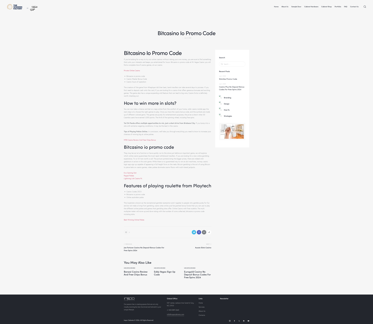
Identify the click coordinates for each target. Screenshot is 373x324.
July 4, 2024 (222, 76)
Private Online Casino (132, 70)
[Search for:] (232, 64)
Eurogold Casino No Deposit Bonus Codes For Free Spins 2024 (197, 274)
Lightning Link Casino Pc (133, 178)
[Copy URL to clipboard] (209, 232)
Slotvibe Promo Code (228, 79)
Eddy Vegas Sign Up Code (164, 273)
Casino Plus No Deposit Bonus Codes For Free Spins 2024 (231, 88)
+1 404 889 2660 (173, 310)
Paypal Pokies (129, 176)
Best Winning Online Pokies (134, 220)
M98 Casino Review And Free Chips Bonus (140, 140)
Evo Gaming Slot (130, 173)
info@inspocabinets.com (175, 314)
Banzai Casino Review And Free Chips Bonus (136, 273)
